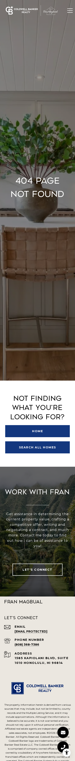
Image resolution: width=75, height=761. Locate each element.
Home (37, 431)
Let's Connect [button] (37, 570)
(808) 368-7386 (27, 644)
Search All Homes (37, 447)
